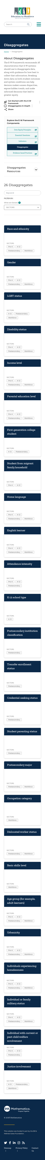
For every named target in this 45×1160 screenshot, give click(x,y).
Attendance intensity (19, 564)
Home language (16, 496)
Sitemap (7, 1148)
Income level (14, 362)
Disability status (16, 329)
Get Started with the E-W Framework (19, 102)
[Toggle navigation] (39, 24)
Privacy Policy (22, 1148)
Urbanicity (13, 932)
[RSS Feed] (23, 1143)
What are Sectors (11, 203)
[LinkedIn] (14, 1143)
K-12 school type (16, 597)
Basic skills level (16, 865)
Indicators (22, 141)
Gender (11, 262)
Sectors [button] (10, 207)
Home (6, 51)
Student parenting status (22, 731)
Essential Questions (22, 135)
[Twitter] (5, 1143)
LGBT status (14, 296)
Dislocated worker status (22, 832)
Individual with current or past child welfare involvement (22, 1036)
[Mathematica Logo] (22, 1109)
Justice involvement (19, 1066)
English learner (16, 530)
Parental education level (21, 396)
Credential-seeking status (22, 698)
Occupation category (19, 798)
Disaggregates (22, 147)
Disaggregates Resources (16, 169)
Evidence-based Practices (22, 153)
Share (11, 109)
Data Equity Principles (22, 130)
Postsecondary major (19, 764)
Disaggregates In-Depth (19, 106)
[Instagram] (19, 1143)
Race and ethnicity (18, 228)
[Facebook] (10, 1143)
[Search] (28, 24)
